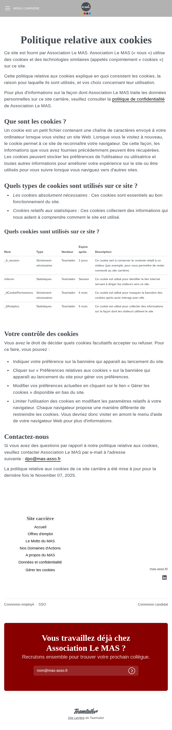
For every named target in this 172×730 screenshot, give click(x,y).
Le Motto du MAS (40, 541)
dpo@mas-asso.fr (43, 458)
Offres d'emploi (40, 534)
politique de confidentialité (138, 99)
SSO (42, 604)
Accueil (40, 527)
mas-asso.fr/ (159, 569)
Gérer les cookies (40, 570)
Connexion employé (19, 604)
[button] (56, 670)
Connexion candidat (153, 604)
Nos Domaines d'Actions (40, 548)
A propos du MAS (40, 555)
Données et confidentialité (40, 562)
